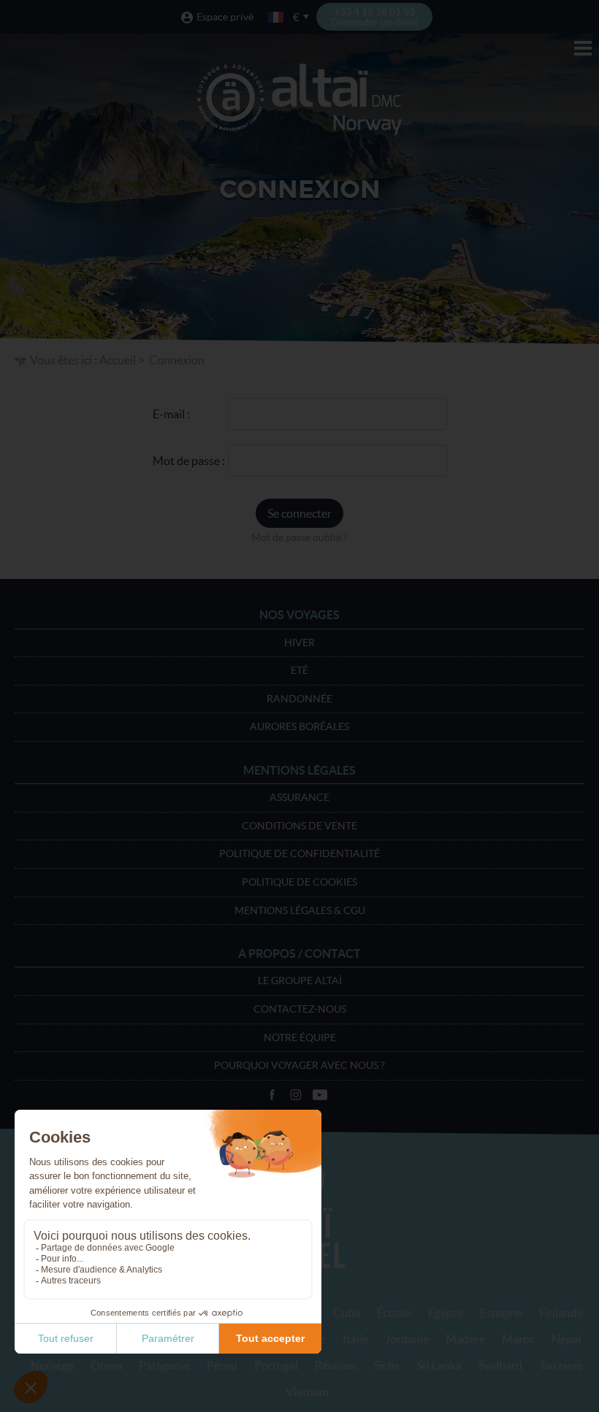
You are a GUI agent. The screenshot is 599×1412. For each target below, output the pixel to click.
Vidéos (320, 1095)
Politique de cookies (299, 882)
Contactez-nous (299, 1009)
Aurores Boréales (299, 726)
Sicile (387, 1365)
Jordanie (407, 1339)
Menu (583, 48)
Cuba (346, 1312)
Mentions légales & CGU (299, 910)
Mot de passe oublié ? (299, 537)
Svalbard (500, 1365)
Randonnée (299, 699)
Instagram (296, 1095)
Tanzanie (561, 1365)
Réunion (336, 1365)
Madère (465, 1339)
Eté (299, 670)
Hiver (299, 642)
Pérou (222, 1365)
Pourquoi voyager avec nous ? (299, 1065)
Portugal (276, 1365)
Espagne (501, 1312)
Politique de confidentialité (299, 853)
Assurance (299, 797)
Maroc (518, 1339)
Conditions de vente (299, 826)
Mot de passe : (189, 460)
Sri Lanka (439, 1365)
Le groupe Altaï (300, 980)
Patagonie (164, 1365)
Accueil (117, 360)
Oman (106, 1365)
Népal (566, 1339)
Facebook (271, 1095)
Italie (355, 1339)
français (277, 17)
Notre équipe (300, 1037)
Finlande (561, 1312)
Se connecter (299, 513)
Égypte (445, 1312)
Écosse (394, 1312)
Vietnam (307, 1391)
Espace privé (225, 17)
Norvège (52, 1365)
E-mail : (171, 414)
